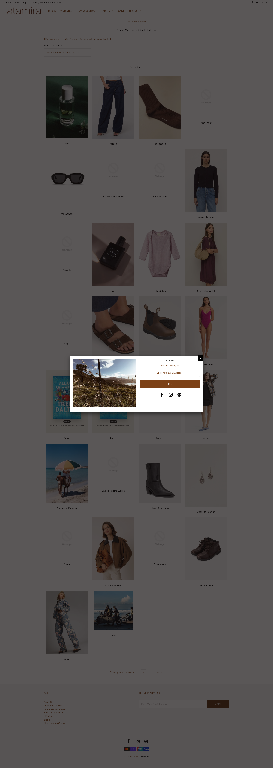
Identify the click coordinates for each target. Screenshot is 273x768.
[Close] (200, 358)
